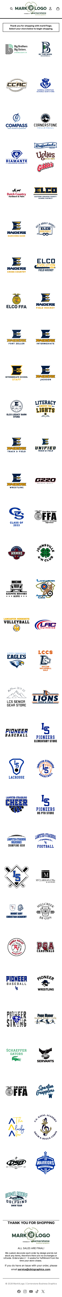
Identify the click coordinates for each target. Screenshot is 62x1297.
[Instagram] (25, 1291)
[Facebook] (19, 1291)
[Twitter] (43, 1291)
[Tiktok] (37, 1291)
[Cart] (58, 8)
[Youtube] (31, 1291)
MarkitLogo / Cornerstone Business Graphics (35, 1283)
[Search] (11, 8)
